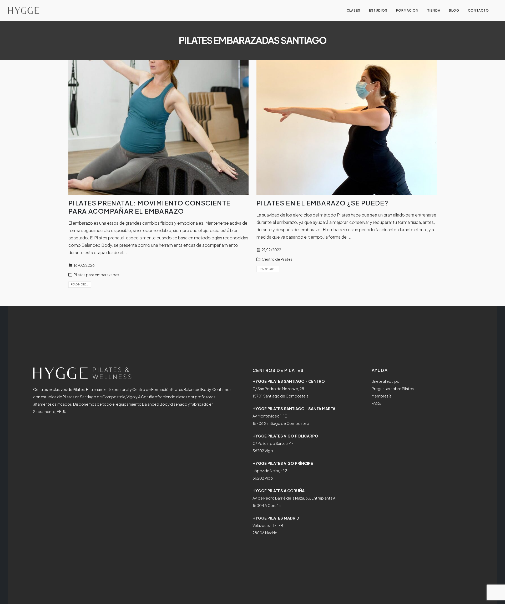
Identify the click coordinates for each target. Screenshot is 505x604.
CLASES (353, 10)
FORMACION (407, 10)
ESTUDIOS (378, 10)
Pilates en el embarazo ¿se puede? (322, 203)
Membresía (381, 396)
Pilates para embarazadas (96, 274)
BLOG (454, 10)
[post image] (158, 127)
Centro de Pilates (277, 259)
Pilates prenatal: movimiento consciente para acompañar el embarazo (149, 207)
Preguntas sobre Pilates (393, 388)
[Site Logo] (23, 10)
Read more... (80, 284)
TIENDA (433, 10)
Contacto (478, 10)
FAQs (376, 403)
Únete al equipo (386, 381)
